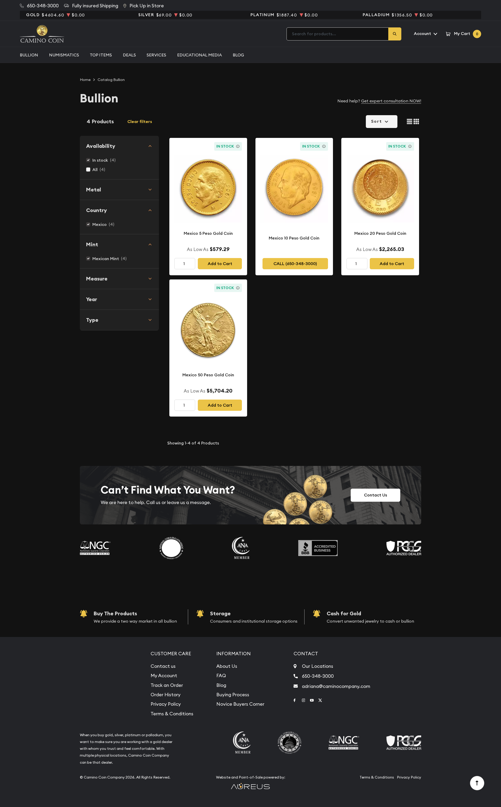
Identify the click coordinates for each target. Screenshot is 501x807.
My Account (164, 675)
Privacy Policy (166, 704)
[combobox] (338, 33)
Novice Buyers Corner (240, 704)
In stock (100, 160)
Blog (238, 54)
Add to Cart (220, 263)
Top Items (101, 54)
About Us (226, 666)
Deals (129, 54)
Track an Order (167, 685)
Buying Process (232, 695)
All (95, 169)
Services (156, 54)
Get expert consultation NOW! (391, 100)
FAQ (221, 675)
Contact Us (375, 495)
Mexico (99, 224)
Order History (166, 695)
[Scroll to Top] (477, 783)
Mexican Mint (105, 258)
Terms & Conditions (172, 714)
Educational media (199, 54)
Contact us (163, 666)
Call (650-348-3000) (295, 263)
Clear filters (139, 121)
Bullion (29, 54)
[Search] (394, 33)
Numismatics (64, 54)
